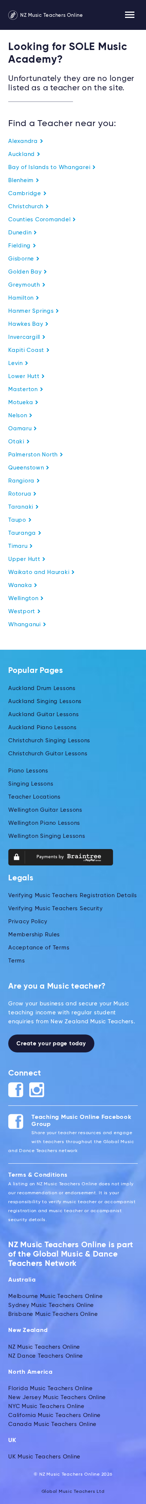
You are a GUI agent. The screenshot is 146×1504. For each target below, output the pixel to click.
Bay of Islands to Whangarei (50, 167)
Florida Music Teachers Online (50, 1388)
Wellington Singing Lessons (46, 836)
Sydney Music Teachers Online (51, 1305)
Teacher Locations (34, 797)
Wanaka (21, 585)
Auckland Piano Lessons (42, 727)
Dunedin (20, 232)
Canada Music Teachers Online (52, 1424)
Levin (16, 363)
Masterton (24, 389)
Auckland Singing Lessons (45, 701)
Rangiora (22, 481)
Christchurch (26, 206)
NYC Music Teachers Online (46, 1406)
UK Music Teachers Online (44, 1457)
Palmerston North (34, 455)
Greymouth (25, 285)
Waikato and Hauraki (39, 572)
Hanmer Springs (31, 311)
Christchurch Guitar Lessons (47, 753)
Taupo (18, 520)
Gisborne (22, 259)
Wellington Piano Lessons (44, 823)
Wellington (24, 598)
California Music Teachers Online (54, 1415)
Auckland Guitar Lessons (43, 714)
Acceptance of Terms (38, 948)
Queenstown (27, 468)
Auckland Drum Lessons (42, 688)
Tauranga (23, 533)
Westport (22, 611)
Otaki (17, 441)
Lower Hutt (24, 376)
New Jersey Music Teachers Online (57, 1397)
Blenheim (22, 180)
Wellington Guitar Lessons (45, 810)
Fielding (20, 246)
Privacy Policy (28, 921)
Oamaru (20, 428)
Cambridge (25, 193)
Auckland (22, 154)
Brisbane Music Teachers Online (53, 1314)
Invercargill (25, 337)
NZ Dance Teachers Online (45, 1356)
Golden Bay (25, 272)
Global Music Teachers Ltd (73, 1491)
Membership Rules (34, 934)
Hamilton (22, 298)
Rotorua (20, 494)
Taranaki (21, 507)
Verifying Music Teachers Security (55, 908)
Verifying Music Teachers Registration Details (72, 895)
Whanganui (25, 624)
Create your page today (51, 1043)
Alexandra (24, 141)
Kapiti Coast (27, 350)
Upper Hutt (25, 559)
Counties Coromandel (40, 219)
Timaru (18, 546)
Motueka (21, 402)
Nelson (18, 415)
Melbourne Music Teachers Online (55, 1296)
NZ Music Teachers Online (51, 15)
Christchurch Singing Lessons (49, 740)
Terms (16, 961)
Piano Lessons (28, 771)
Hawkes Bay (26, 324)
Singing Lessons (30, 784)
